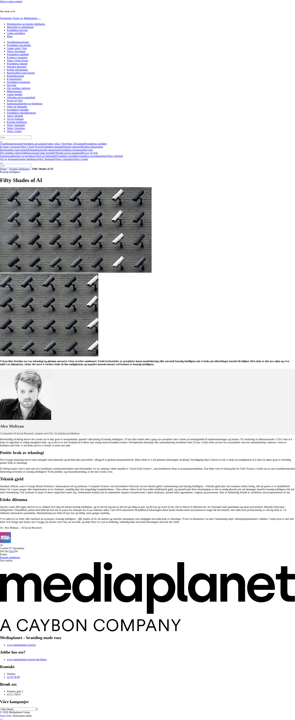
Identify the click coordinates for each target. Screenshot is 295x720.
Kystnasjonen (14, 79)
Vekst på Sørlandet (17, 106)
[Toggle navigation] (39, 19)
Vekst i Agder (14, 131)
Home (3, 168)
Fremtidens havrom (17, 30)
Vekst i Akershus (16, 128)
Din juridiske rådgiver (18, 88)
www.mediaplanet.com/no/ (21, 644)
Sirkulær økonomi (16, 66)
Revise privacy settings (22, 715)
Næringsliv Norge (18, 18)
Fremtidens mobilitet (18, 54)
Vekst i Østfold (15, 115)
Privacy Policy (6, 715)
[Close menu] (1, 163)
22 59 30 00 (13, 677)
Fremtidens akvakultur (19, 45)
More (10, 36)
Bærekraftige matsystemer (21, 72)
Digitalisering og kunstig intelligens (26, 24)
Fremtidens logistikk (18, 109)
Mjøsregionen (14, 91)
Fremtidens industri (17, 63)
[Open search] (1, 141)
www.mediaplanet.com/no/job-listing (27, 659)
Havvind (11, 85)
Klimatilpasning (15, 75)
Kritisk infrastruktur (17, 69)
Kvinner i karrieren (17, 57)
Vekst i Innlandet (16, 125)
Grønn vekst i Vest (17, 48)
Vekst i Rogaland (16, 51)
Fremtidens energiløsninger (21, 112)
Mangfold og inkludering (20, 27)
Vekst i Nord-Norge (17, 60)
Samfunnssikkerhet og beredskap (24, 103)
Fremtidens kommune (18, 82)
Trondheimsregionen (18, 42)
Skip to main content (11, 1)
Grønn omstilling (16, 33)
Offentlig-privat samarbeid (21, 97)
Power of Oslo (15, 100)
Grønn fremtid (14, 94)
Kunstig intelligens (17, 122)
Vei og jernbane (15, 119)
